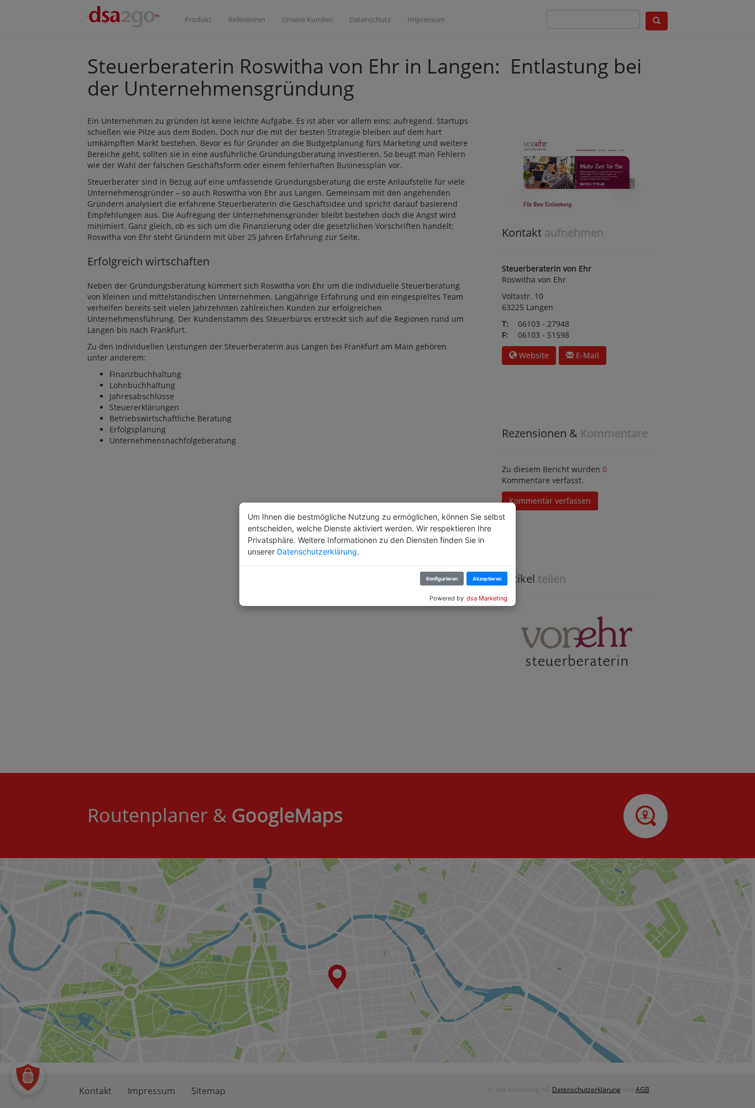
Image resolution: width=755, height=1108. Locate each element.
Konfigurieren (442, 579)
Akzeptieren (487, 579)
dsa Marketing (486, 598)
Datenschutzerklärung (317, 551)
